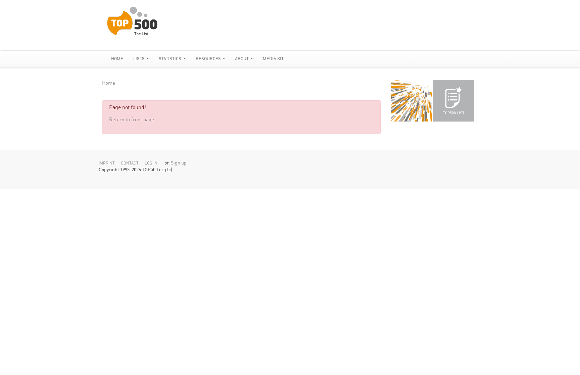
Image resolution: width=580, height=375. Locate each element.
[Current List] (453, 101)
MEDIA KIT (273, 59)
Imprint (107, 163)
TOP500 (411, 101)
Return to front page (131, 120)
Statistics (170, 59)
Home (117, 59)
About (242, 59)
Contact (130, 163)
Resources (209, 59)
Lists (139, 59)
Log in (151, 163)
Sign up (179, 163)
